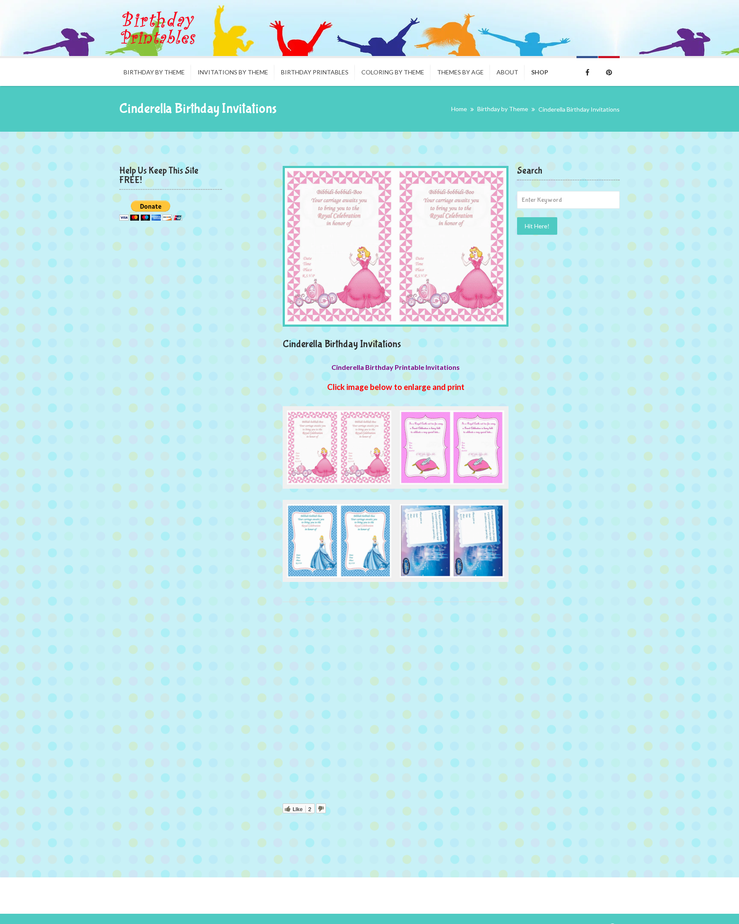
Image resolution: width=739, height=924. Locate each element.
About (507, 72)
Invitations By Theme (233, 72)
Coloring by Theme (392, 72)
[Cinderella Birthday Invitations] (395, 246)
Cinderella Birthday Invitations (342, 344)
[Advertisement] (395, 704)
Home (459, 108)
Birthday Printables (315, 72)
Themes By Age (460, 72)
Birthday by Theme (154, 72)
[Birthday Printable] (157, 28)
